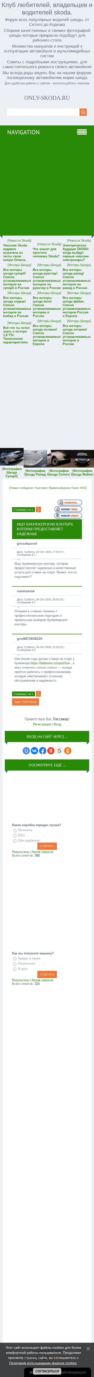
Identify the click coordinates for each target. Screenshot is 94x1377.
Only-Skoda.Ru (47, 98)
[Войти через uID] (26, 750)
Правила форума (59, 487)
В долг (23, 969)
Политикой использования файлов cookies (43, 1363)
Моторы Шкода (19, 265)
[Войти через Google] (59, 751)
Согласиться (47, 1371)
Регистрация (42, 724)
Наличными (26, 963)
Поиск (75, 487)
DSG (21, 835)
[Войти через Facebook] (42, 750)
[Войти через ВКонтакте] (34, 750)
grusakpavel (27, 543)
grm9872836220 (29, 639)
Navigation (23, 132)
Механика (25, 830)
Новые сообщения (21, 487)
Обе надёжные (29, 840)
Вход (57, 724)
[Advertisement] (47, 188)
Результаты (20, 852)
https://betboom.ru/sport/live (50, 663)
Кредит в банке (29, 958)
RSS (83, 487)
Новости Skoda (19, 240)
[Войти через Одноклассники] (67, 750)
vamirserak (26, 591)
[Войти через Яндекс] (50, 750)
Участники (40, 487)
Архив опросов (42, 852)
